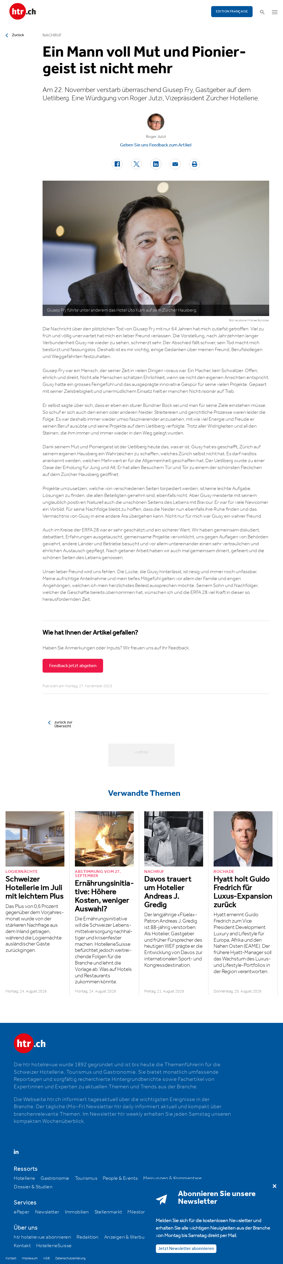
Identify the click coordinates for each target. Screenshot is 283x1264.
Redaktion (88, 1237)
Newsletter (47, 1212)
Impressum (30, 1258)
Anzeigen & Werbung (127, 1237)
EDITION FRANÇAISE (232, 11)
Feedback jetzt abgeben (72, 665)
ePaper (21, 1212)
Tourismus (86, 1178)
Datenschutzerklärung (70, 1258)
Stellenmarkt (108, 1212)
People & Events (120, 1178)
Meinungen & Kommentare (172, 1178)
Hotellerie (24, 1178)
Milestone (138, 1212)
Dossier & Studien (33, 1187)
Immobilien (77, 1212)
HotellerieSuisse (54, 1246)
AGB (46, 1258)
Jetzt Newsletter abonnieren (186, 1248)
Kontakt (22, 1246)
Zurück (18, 35)
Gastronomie (55, 1178)
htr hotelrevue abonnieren (42, 1237)
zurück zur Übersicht (63, 724)
